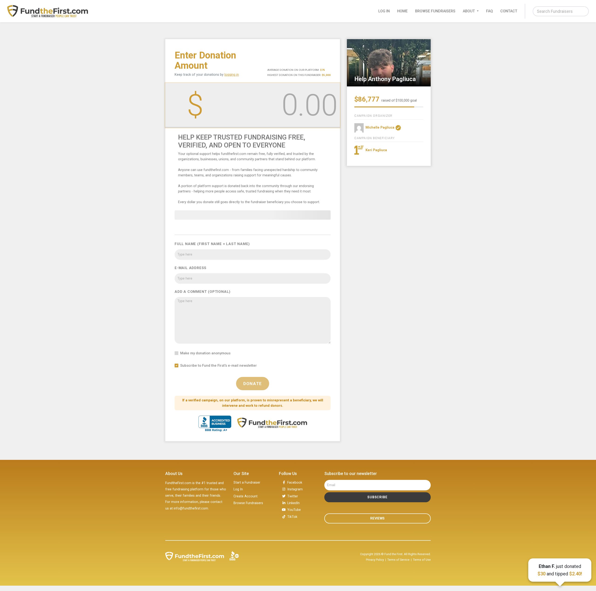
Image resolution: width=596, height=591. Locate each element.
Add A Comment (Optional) (202, 292)
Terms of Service (398, 559)
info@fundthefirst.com (191, 508)
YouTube (294, 510)
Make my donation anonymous (205, 353)
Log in (384, 11)
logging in (231, 75)
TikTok (292, 517)
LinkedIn (293, 503)
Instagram (295, 489)
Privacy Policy (375, 559)
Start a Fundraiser (247, 483)
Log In (238, 489)
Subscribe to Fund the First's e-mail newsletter (218, 365)
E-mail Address (191, 268)
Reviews (377, 518)
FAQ (489, 11)
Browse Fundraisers (435, 11)
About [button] (469, 11)
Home (402, 11)
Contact (508, 11)
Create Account (245, 496)
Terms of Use (422, 559)
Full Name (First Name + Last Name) (212, 244)
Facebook (294, 483)
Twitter (292, 496)
